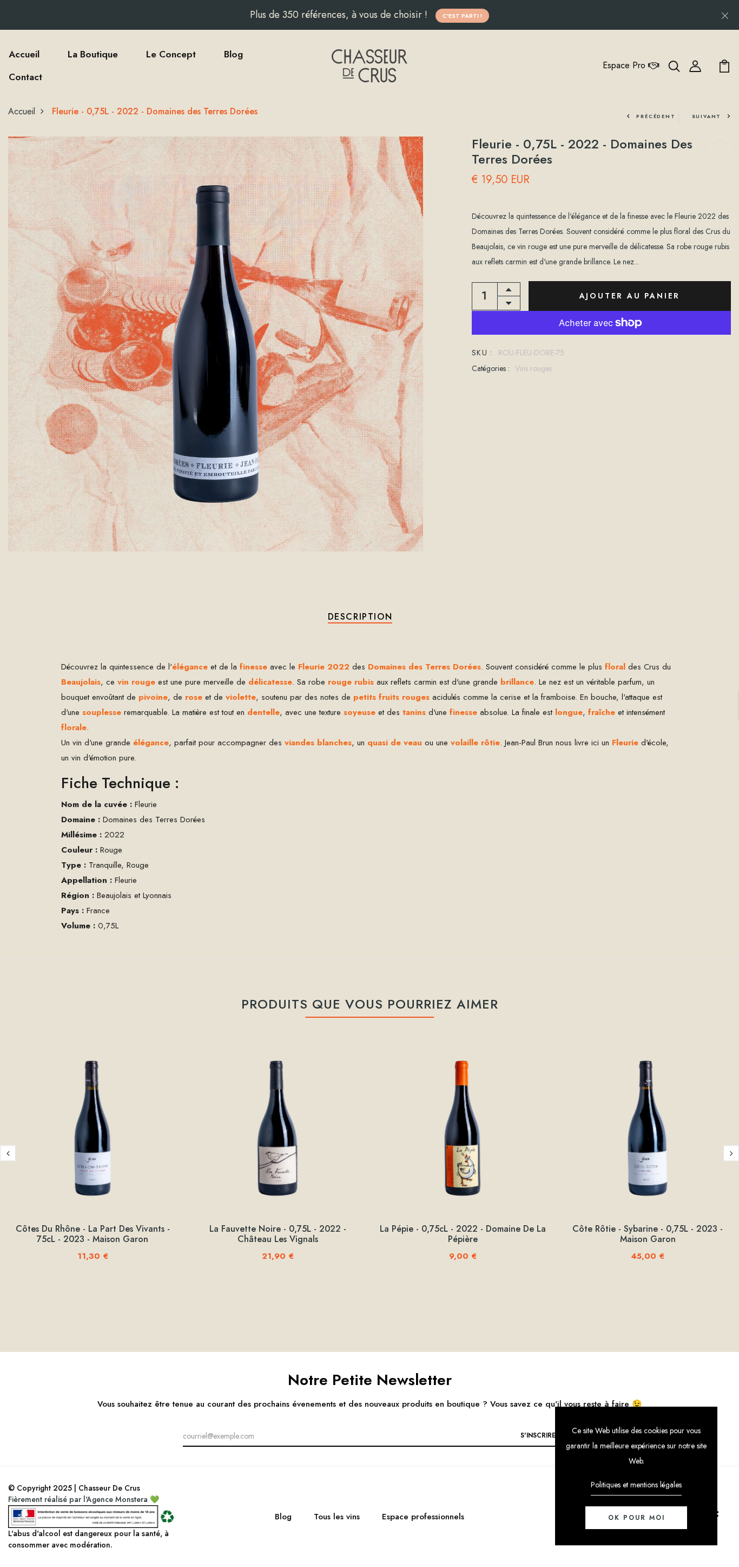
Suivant (707, 116)
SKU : (482, 352)
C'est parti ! (462, 15)
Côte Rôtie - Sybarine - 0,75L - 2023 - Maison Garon (647, 1234)
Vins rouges (533, 368)
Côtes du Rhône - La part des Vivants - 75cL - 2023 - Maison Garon (93, 1234)
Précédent (655, 116)
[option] (92, 1161)
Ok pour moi (636, 1518)
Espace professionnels (423, 1517)
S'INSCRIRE (538, 1435)
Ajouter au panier (630, 295)
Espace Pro (625, 65)
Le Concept (171, 54)
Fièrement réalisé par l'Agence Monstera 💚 (83, 1499)
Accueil (24, 54)
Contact (25, 76)
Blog (233, 54)
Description (360, 616)
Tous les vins (337, 1517)
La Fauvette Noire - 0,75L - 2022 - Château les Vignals (277, 1234)
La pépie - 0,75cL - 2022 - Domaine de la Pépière (463, 1234)
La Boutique (93, 54)
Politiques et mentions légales (636, 1484)
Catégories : (491, 368)
